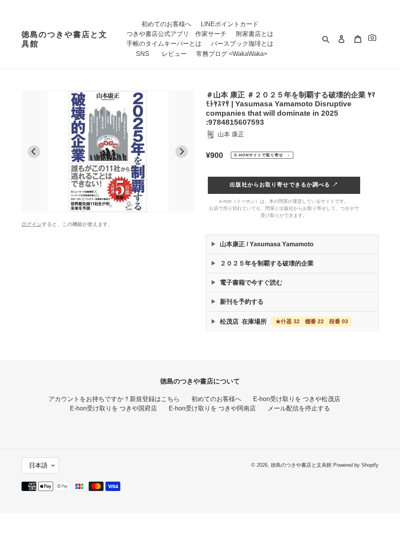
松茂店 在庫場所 (284, 321)
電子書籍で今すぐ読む (251, 282)
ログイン (31, 224)
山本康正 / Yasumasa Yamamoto (267, 244)
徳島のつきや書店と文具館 (64, 39)
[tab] (105, 206)
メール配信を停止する (299, 408)
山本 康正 (231, 134)
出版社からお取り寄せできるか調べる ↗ (284, 184)
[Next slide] (181, 151)
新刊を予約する (242, 301)
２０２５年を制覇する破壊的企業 (267, 263)
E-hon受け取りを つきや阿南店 (212, 408)
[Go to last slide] (34, 151)
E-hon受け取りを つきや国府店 (113, 408)
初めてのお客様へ (216, 399)
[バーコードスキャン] (372, 39)
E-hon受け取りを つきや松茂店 (296, 399)
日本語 (38, 465)
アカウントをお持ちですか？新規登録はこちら (114, 399)
